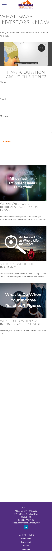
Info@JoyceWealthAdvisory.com (26, 522)
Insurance (26, 549)
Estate (26, 545)
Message (4, 116)
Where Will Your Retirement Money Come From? (20, 207)
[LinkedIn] (26, 527)
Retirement (26, 538)
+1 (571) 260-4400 (29, 511)
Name (3, 82)
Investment (26, 542)
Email (3, 99)
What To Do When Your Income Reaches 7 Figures (21, 322)
